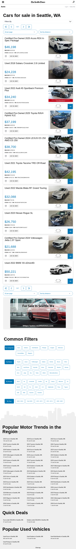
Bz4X (18, 387)
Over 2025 (29, 401)
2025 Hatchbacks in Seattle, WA (12, 488)
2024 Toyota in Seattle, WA (11, 445)
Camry (52, 381)
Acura (58, 362)
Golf (18, 392)
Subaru (44, 362)
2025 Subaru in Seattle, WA (11, 461)
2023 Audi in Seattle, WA (58, 472)
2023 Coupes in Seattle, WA (35, 504)
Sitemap (38, 547)
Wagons (30, 353)
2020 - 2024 (20, 401)
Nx (46, 381)
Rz (30, 387)
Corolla (40, 381)
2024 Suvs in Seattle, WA (34, 440)
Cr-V (43, 387)
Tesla (37, 373)
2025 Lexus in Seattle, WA (58, 461)
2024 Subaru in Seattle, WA (11, 466)
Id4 (24, 387)
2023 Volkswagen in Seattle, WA (60, 466)
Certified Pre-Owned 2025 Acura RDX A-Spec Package (24, 39)
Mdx (24, 392)
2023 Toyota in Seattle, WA (35, 461)
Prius (59, 387)
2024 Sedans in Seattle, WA (11, 450)
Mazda (59, 367)
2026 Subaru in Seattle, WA (11, 504)
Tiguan (66, 387)
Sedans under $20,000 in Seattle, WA (37, 521)
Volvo (65, 362)
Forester (40, 392)
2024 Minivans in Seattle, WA (11, 493)
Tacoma (31, 392)
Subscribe (72, 7)
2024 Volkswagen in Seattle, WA (12, 472)
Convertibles (20, 353)
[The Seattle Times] (38, 2)
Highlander (50, 387)
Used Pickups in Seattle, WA (11, 543)
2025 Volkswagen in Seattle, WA (12, 456)
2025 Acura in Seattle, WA (10, 483)
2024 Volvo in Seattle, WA (34, 483)
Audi (18, 367)
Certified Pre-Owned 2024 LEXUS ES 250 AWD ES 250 (25, 139)
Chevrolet (50, 367)
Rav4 (18, 381)
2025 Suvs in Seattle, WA (10, 440)
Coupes (52, 347)
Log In (66, 7)
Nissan (66, 367)
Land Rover (26, 367)
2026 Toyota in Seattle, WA (58, 445)
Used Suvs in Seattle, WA (10, 537)
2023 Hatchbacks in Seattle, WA (36, 472)
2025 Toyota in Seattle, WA (35, 445)
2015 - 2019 (39, 401)
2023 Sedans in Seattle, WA (35, 466)
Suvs (18, 347)
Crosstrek (31, 381)
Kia (31, 373)
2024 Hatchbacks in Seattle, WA (60, 483)
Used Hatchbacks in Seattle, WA (60, 537)
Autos (3, 6)
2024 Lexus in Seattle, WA (34, 456)
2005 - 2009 (60, 401)
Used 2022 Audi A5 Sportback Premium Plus (24, 89)
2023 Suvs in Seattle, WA (58, 440)
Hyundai (35, 367)
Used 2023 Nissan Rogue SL (19, 213)
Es (67, 381)
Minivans (60, 347)
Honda (51, 362)
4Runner (61, 381)
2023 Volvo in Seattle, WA (10, 477)
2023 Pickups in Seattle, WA (35, 493)
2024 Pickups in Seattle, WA (59, 477)
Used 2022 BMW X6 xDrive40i (19, 263)
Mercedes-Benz (54, 373)
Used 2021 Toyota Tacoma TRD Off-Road (25, 163)
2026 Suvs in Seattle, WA (34, 450)
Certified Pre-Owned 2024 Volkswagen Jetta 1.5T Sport (23, 239)
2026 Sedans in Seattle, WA (35, 477)
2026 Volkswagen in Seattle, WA (60, 499)
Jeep (24, 373)
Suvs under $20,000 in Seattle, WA (13, 521)
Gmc (18, 373)
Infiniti (44, 373)
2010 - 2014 (50, 401)
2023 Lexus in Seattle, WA (58, 450)
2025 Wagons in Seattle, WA (11, 499)
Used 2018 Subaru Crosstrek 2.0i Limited (25, 63)
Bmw (42, 367)
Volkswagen (35, 362)
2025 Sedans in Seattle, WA (59, 456)
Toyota (18, 362)
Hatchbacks (35, 347)
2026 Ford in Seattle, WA (58, 504)
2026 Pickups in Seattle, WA (35, 499)
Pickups (44, 347)
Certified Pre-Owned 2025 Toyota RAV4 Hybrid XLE (24, 114)
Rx (24, 381)
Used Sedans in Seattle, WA (35, 537)
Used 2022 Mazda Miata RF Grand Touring (26, 188)
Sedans (26, 347)
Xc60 (36, 387)
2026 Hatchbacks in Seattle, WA (36, 488)
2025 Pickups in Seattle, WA (59, 493)
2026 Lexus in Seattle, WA (58, 488)
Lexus (26, 362)
